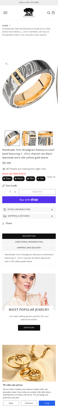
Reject (11, 403)
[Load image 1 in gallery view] (12, 138)
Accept (46, 403)
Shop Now (29, 327)
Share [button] (9, 223)
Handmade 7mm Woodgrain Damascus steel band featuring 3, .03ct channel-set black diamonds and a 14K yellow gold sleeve (26, 32)
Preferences (29, 403)
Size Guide (11, 185)
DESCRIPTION (29, 236)
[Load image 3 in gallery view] (45, 138)
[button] (5, 12)
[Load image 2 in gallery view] (29, 138)
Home (5, 26)
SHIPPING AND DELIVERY (29, 248)
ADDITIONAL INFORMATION (29, 242)
